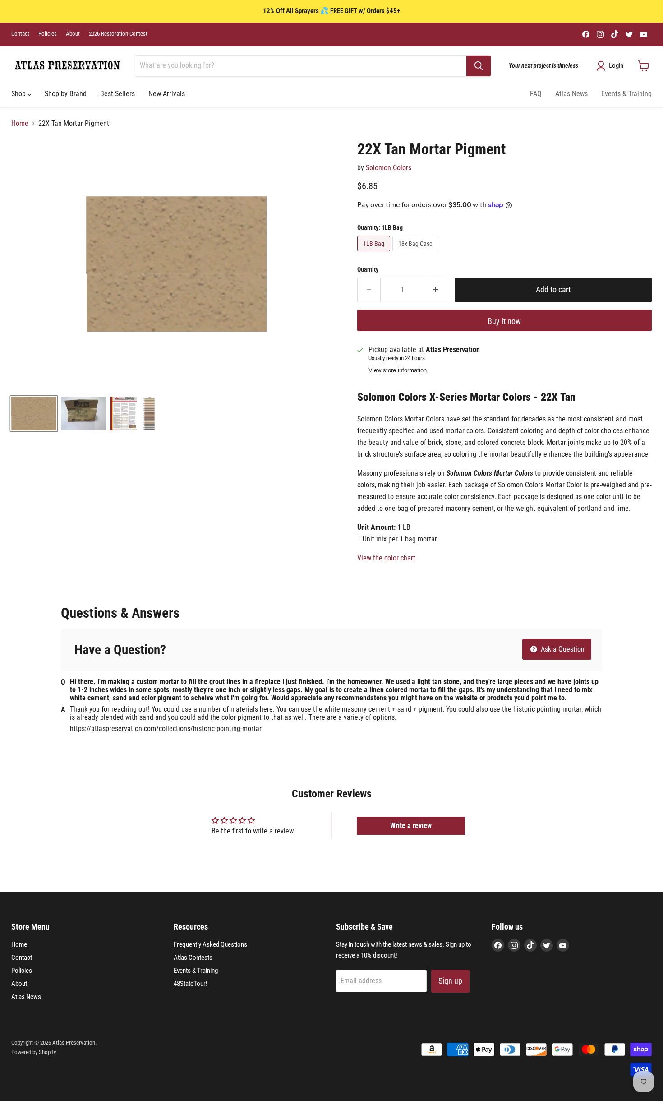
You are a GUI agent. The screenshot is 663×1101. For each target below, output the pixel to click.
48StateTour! (190, 984)
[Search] (478, 66)
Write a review (411, 825)
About (73, 34)
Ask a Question (562, 649)
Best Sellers (117, 93)
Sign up (450, 980)
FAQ (536, 93)
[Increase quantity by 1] (435, 290)
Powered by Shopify (33, 1052)
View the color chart (386, 558)
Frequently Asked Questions (210, 944)
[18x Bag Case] (416, 253)
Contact (20, 34)
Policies (47, 34)
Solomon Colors (388, 167)
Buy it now (504, 321)
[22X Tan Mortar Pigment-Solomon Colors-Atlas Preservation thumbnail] (33, 413)
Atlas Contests (193, 957)
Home (19, 124)
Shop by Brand (66, 93)
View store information (397, 370)
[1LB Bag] (374, 253)
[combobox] (300, 66)
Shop (19, 93)
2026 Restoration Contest (118, 34)
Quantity (367, 269)
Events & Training (626, 93)
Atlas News (571, 93)
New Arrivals (166, 93)
